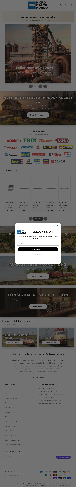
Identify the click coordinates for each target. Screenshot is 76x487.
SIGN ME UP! (38, 249)
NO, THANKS (38, 254)
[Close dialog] (58, 225)
